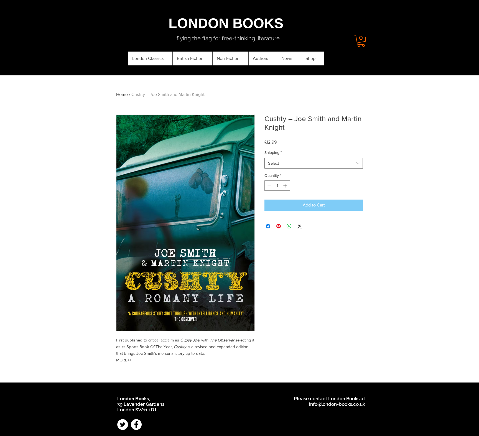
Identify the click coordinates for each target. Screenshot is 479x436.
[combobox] (313, 163)
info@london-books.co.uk (337, 404)
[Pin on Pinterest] (278, 226)
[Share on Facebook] (268, 226)
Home (122, 94)
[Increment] (285, 185)
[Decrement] (268, 185)
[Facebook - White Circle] (136, 424)
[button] (361, 41)
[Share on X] (299, 226)
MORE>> (123, 360)
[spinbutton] (277, 185)
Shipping (273, 152)
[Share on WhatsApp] (289, 226)
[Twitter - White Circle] (122, 424)
